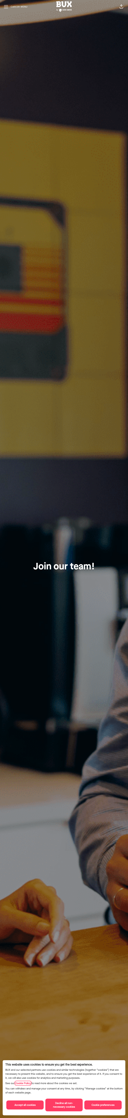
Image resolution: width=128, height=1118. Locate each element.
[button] (121, 6)
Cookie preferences (103, 1105)
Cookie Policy (23, 1083)
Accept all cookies (25, 1105)
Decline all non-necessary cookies (64, 1104)
